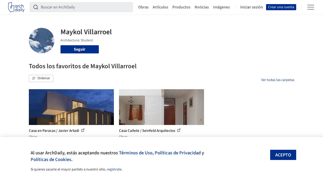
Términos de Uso (135, 153)
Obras (143, 7)
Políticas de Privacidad (178, 153)
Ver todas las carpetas (277, 80)
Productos (181, 7)
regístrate (114, 169)
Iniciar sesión (251, 7)
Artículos (160, 7)
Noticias (202, 7)
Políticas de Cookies (51, 159)
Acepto (283, 155)
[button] (41, 78)
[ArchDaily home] (16, 7)
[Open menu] (311, 7)
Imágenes (221, 7)
